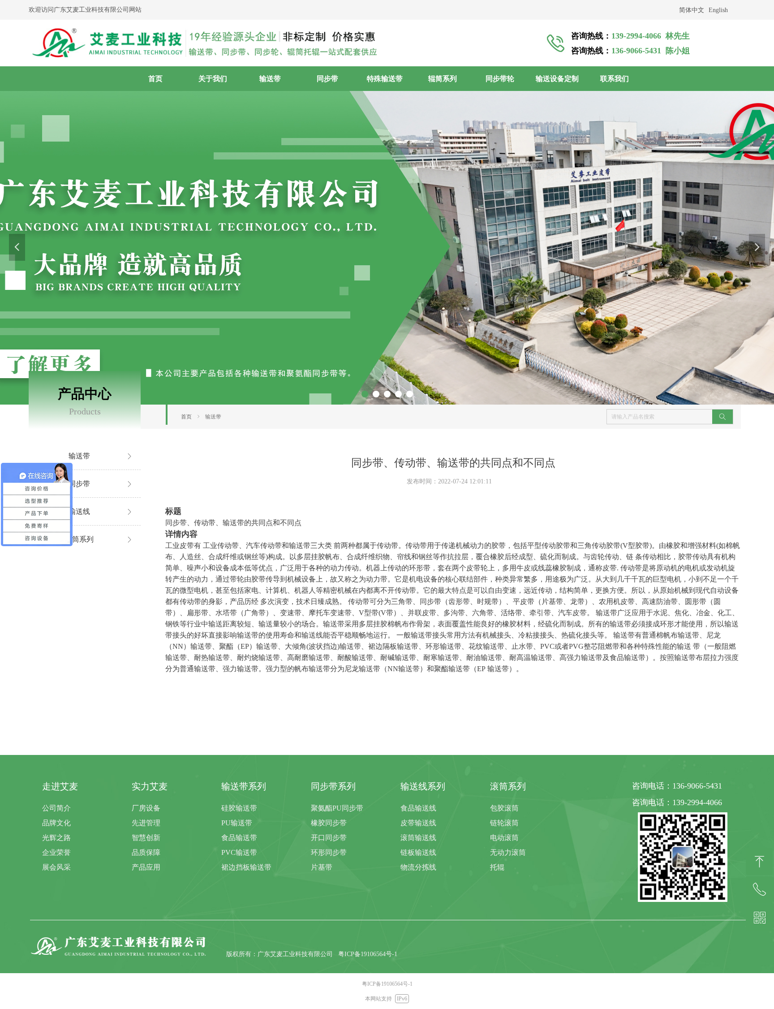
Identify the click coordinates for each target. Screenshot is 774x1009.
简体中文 (691, 10)
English (718, 10)
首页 (186, 417)
